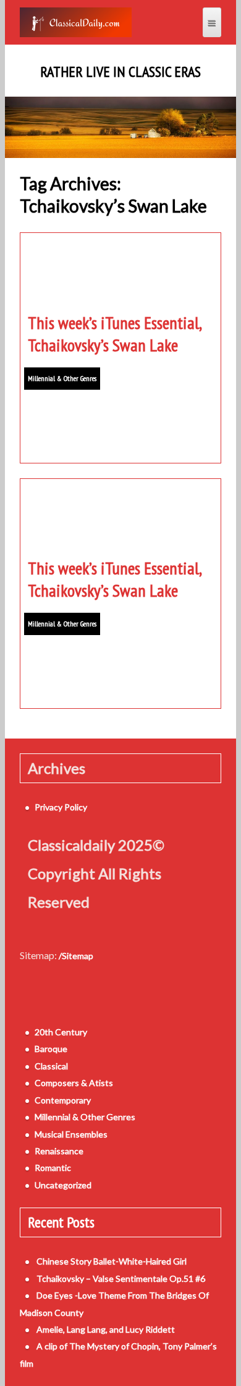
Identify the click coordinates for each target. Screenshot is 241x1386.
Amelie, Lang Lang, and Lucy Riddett (105, 1329)
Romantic (53, 1167)
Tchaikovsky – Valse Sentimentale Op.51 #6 (120, 1278)
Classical (51, 1066)
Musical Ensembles (71, 1134)
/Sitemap (76, 955)
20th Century (61, 1032)
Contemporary (63, 1100)
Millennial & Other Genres (62, 378)
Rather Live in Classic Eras (120, 71)
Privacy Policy (61, 807)
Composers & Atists (74, 1082)
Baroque (51, 1048)
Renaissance (59, 1151)
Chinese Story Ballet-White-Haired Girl (111, 1261)
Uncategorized (63, 1185)
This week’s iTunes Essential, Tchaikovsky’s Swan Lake (115, 333)
